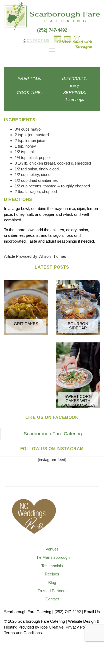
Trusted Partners (52, 590)
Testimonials (52, 566)
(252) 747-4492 (52, 30)
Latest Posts (52, 267)
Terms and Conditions (23, 632)
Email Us (92, 611)
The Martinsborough (52, 557)
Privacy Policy (78, 627)
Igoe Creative (51, 627)
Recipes (52, 574)
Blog (52, 582)
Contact (52, 599)
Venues (52, 549)
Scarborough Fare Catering (53, 433)
